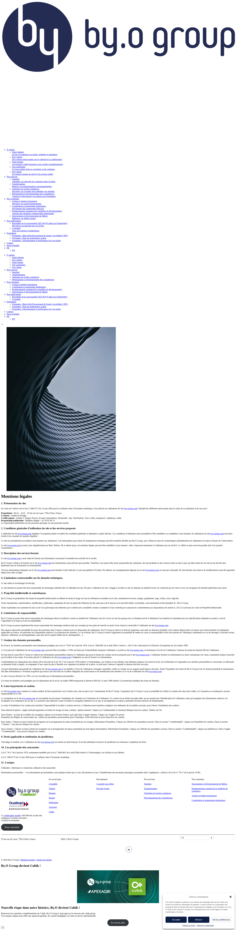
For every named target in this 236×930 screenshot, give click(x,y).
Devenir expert (102, 788)
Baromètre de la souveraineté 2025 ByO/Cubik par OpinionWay (39, 297)
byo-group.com (130, 508)
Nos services (12, 270)
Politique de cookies (188, 925)
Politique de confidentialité (205, 925)
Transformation (18, 275)
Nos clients (17, 267)
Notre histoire (18, 257)
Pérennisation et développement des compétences (33, 279)
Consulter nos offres (105, 784)
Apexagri (53, 807)
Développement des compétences (158, 798)
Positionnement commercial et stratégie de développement (37, 289)
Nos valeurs (17, 260)
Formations (11, 302)
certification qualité (12, 815)
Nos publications (14, 294)
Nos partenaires (18, 265)
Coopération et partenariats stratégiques (29, 287)
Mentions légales (27, 860)
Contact (10, 311)
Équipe (52, 798)
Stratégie (16, 272)
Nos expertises (13, 282)
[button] (230, 896)
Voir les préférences (221, 920)
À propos (11, 255)
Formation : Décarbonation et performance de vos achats (36, 309)
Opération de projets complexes (25, 277)
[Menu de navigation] (2, 324)
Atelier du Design (44, 860)
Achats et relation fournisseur (24, 284)
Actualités (16, 299)
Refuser (198, 920)
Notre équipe (17, 262)
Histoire (52, 793)
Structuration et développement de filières (30, 292)
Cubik (51, 812)
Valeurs (52, 788)
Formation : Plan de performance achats (29, 306)
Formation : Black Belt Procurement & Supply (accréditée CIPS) (40, 304)
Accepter (176, 920)
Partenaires (53, 802)
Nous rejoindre (13, 314)
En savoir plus (118, 922)
